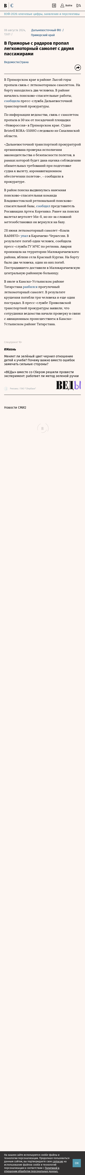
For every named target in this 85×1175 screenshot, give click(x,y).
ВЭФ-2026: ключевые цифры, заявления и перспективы (42, 14)
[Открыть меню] (78, 5)
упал (24, 236)
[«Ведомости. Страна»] (9, 5)
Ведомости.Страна (16, 62)
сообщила (12, 101)
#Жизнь (10, 349)
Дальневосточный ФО (46, 30)
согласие (58, 1161)
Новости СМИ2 (15, 407)
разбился (30, 287)
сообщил (43, 206)
